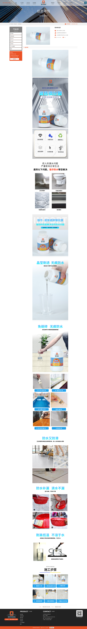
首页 (16, 3)
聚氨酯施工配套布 (58, 606)
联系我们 (71, 3)
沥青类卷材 (22, 615)
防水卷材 (21, 614)
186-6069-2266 (61, 30)
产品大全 (28, 3)
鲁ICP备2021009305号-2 (36, 627)
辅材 (21, 624)
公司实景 (58, 3)
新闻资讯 (65, 3)
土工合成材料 (22, 622)
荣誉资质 (52, 3)
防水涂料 (21, 619)
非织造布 (21, 620)
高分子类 (21, 617)
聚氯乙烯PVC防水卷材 (46, 606)
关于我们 (22, 3)
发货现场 (34, 3)
